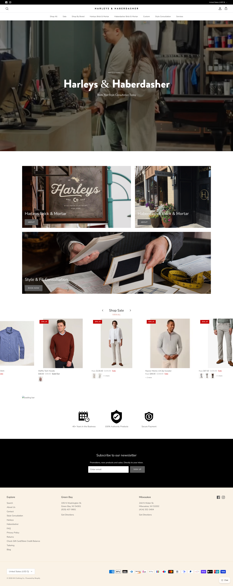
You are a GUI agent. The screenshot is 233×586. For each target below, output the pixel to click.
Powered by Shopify (32, 578)
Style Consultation (163, 16)
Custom (146, 16)
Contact (10, 511)
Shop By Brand (78, 16)
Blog (9, 549)
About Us (11, 507)
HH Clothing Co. (19, 578)
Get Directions (67, 514)
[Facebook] (6, 2)
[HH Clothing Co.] (116, 8)
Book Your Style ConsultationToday (116, 95)
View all (116, 315)
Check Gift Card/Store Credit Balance (23, 541)
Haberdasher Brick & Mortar (126, 16)
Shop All (53, 16)
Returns (10, 537)
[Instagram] (10, 2)
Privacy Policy (13, 532)
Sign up (137, 469)
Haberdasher (12, 524)
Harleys (10, 520)
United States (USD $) (217, 2)
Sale (64, 16)
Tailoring (10, 545)
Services (179, 16)
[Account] (219, 8)
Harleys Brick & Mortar (99, 16)
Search (10, 503)
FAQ (9, 528)
